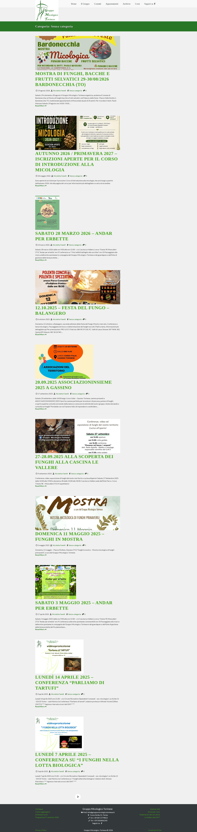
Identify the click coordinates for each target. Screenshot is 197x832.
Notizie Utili (155, 809)
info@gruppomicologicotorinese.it (101, 812)
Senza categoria (75, 90)
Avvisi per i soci (154, 812)
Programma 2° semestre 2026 (47, 817)
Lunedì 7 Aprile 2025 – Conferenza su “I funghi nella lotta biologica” (77, 760)
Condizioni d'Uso (155, 830)
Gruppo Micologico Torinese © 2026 (98, 830)
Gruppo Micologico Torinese (98, 808)
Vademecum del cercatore (149, 814)
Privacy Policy (41, 830)
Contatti (97, 4)
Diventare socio (41, 814)
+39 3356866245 (100, 820)
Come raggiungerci (42, 812)
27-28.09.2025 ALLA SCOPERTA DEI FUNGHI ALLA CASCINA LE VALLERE (74, 462)
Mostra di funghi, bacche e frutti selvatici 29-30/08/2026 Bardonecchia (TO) (72, 79)
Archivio (127, 4)
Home (73, 4)
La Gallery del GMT (152, 817)
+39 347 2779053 (100, 818)
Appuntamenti (112, 4)
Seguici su (149, 4)
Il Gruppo (85, 4)
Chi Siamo (39, 809)
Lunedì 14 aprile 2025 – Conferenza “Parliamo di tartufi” (69, 683)
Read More (40, 106)
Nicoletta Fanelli (59, 90)
